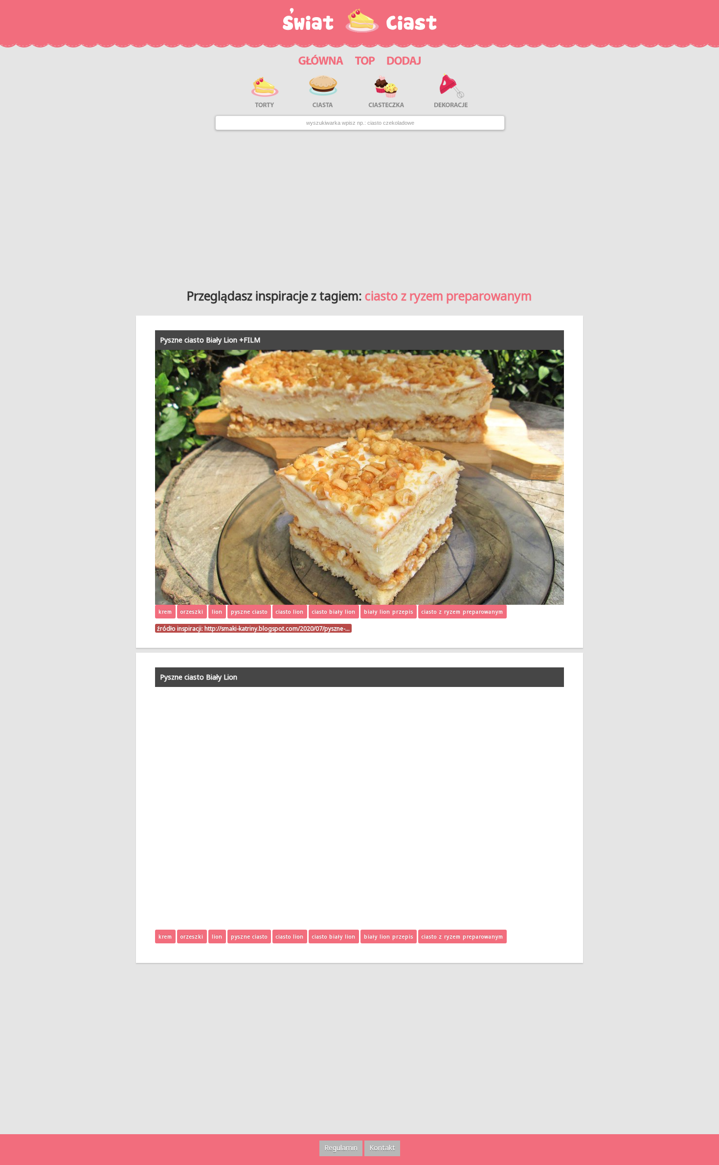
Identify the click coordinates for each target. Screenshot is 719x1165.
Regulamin (341, 1147)
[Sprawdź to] (365, 59)
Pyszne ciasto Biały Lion (198, 677)
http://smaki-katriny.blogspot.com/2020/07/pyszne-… (277, 628)
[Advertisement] (359, 205)
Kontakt (382, 1147)
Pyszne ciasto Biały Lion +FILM (210, 339)
